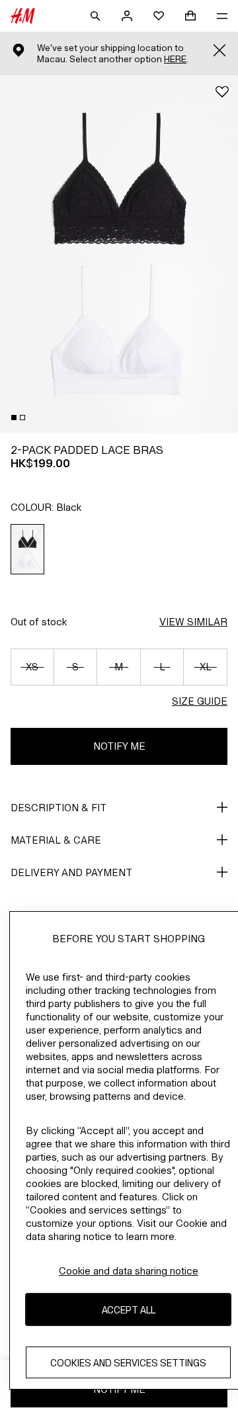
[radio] (27, 549)
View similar (193, 621)
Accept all (128, 1309)
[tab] (14, 417)
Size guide (199, 701)
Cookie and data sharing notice (128, 1270)
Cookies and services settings (128, 1362)
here (175, 59)
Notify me (119, 746)
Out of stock (39, 621)
